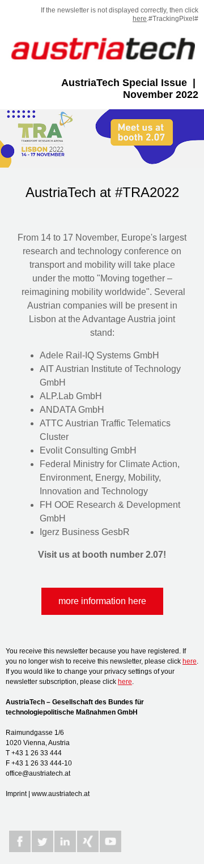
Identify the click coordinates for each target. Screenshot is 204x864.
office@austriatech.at (38, 773)
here (140, 19)
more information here (102, 601)
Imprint (16, 794)
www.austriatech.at (61, 794)
